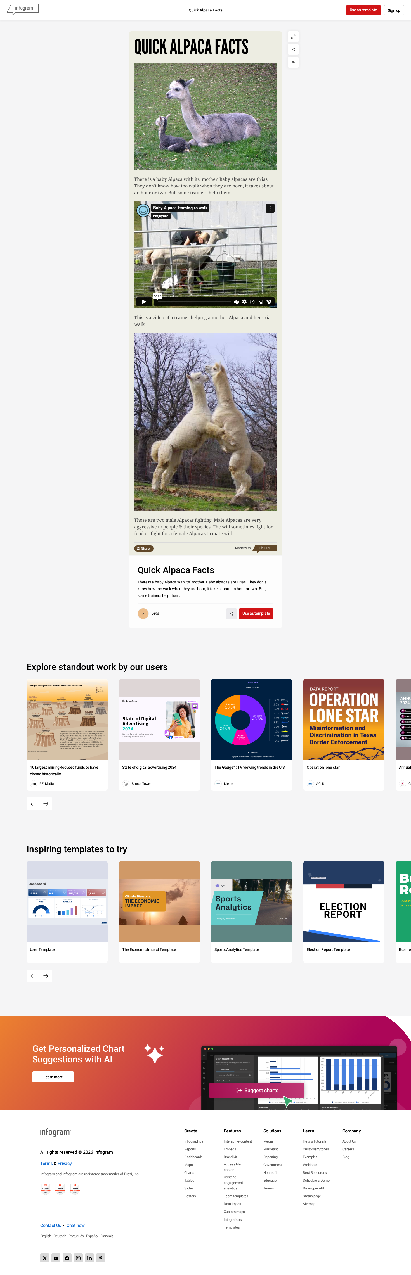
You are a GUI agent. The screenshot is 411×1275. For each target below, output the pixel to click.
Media (268, 1141)
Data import (232, 1204)
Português (76, 1236)
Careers (348, 1149)
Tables (189, 1180)
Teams (268, 1188)
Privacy (65, 1163)
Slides (188, 1188)
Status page (312, 1196)
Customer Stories (316, 1149)
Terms (46, 1163)
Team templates (236, 1196)
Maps (188, 1165)
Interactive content (238, 1141)
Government (272, 1165)
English (45, 1236)
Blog (345, 1157)
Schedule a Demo (316, 1180)
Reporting (270, 1157)
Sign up (394, 10)
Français (107, 1236)
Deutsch (59, 1236)
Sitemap (309, 1204)
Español (92, 1236)
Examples (310, 1157)
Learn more (53, 1077)
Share (145, 548)
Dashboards (193, 1157)
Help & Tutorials (314, 1141)
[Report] (293, 62)
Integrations (233, 1219)
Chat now (76, 1225)
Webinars (310, 1165)
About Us (349, 1141)
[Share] (293, 49)
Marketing (270, 1149)
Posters (190, 1196)
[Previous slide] (33, 804)
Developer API (313, 1188)
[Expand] (293, 36)
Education (270, 1180)
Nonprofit (270, 1172)
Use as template (363, 10)
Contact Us (50, 1225)
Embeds (230, 1149)
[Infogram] (23, 10)
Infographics (193, 1141)
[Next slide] (46, 804)
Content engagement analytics (233, 1182)
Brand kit (230, 1157)
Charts (189, 1172)
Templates (232, 1227)
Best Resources (315, 1172)
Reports (190, 1149)
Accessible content (232, 1167)
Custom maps (234, 1212)
